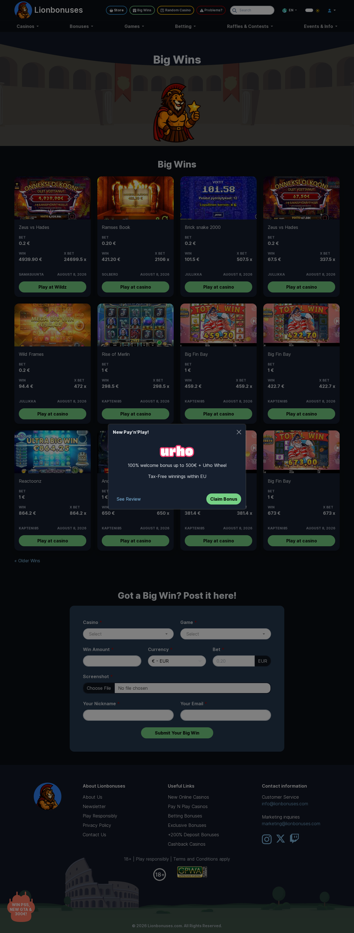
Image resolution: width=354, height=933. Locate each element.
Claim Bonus (223, 499)
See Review (129, 499)
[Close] (239, 432)
